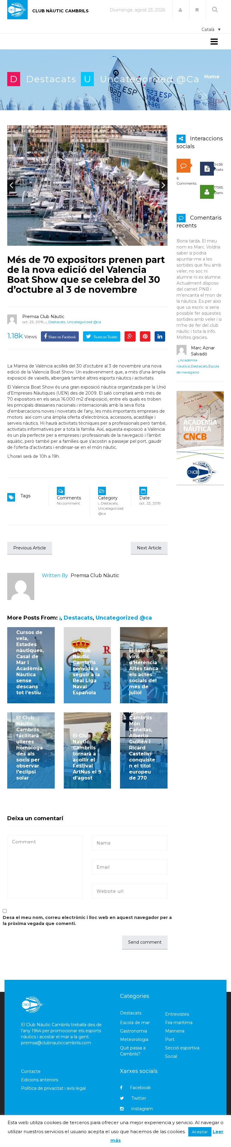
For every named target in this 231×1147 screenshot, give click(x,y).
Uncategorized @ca (150, 79)
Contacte (31, 1071)
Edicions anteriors (39, 1080)
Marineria (174, 1031)
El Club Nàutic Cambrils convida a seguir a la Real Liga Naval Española (86, 671)
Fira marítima (178, 1022)
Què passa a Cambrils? (133, 1051)
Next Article (149, 548)
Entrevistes (177, 1014)
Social (171, 1056)
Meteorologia (134, 1039)
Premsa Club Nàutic (43, 316)
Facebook (140, 1087)
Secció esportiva (182, 1048)
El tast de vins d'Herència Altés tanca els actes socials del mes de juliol (143, 671)
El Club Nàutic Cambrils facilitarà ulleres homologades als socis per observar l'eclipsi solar (29, 748)
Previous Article (29, 548)
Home (212, 77)
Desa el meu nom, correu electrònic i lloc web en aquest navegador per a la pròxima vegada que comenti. (87, 920)
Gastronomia (133, 1031)
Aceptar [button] (200, 1131)
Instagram (142, 1108)
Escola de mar (135, 1022)
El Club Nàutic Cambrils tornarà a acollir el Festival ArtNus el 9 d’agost (87, 757)
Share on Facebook (62, 337)
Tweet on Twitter (105, 337)
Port (169, 1039)
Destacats (51, 79)
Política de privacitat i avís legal (53, 1088)
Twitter (138, 1098)
